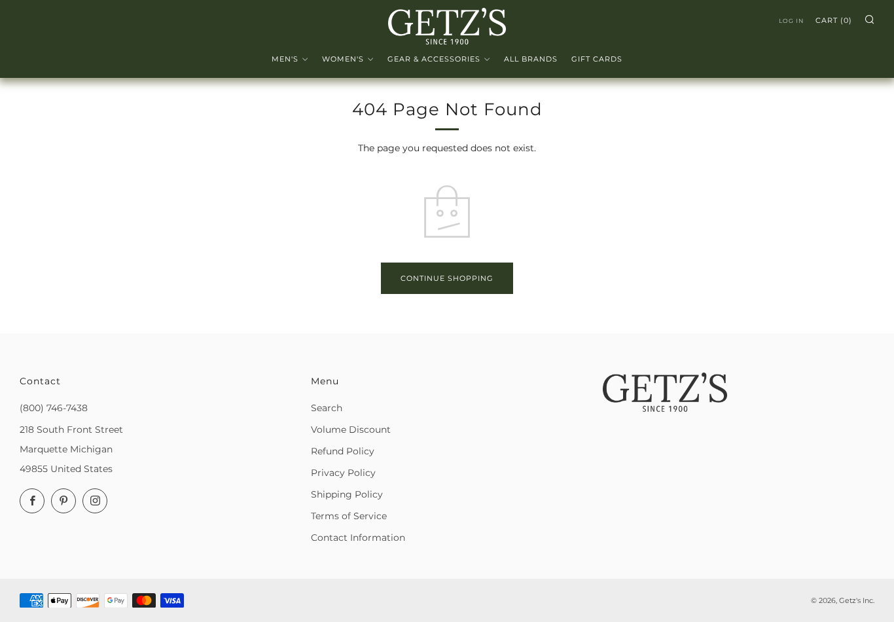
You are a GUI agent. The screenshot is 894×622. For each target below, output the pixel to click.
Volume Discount (351, 429)
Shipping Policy (347, 494)
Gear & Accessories (433, 59)
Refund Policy (342, 451)
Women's (343, 59)
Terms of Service (349, 516)
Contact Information (358, 537)
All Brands (531, 59)
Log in (791, 20)
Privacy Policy (343, 473)
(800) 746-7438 (54, 408)
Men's (285, 59)
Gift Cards (596, 59)
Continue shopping (447, 278)
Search (326, 408)
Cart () (833, 20)
